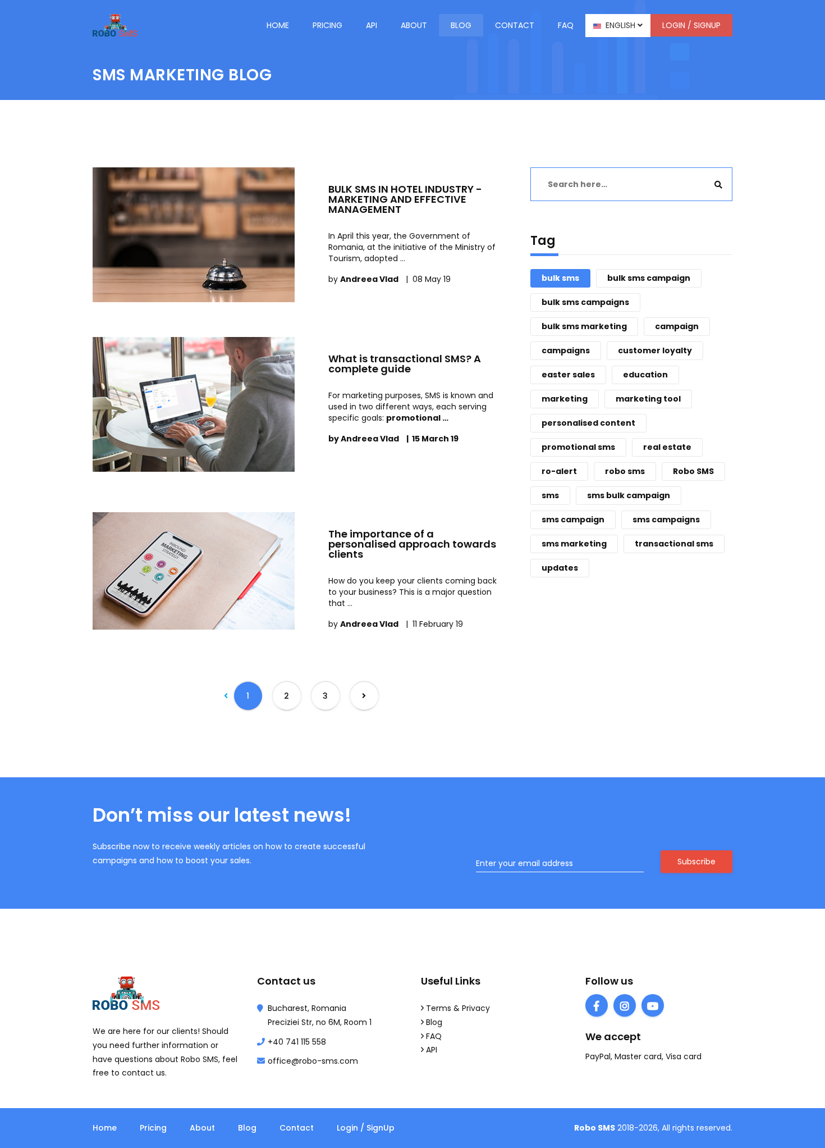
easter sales (568, 374)
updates (560, 567)
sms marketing (574, 543)
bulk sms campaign (648, 278)
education (645, 374)
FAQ (434, 1036)
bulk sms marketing (584, 326)
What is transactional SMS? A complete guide (404, 364)
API (371, 25)
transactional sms (674, 543)
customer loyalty (655, 350)
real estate (667, 447)
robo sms (625, 471)
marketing (565, 398)
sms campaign (573, 519)
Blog (461, 25)
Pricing (327, 25)
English (619, 25)
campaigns (566, 350)
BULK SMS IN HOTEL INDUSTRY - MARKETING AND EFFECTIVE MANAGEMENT (405, 199)
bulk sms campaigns (585, 302)
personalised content (588, 423)
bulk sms (560, 278)
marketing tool (648, 398)
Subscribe (696, 861)
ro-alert (559, 471)
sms (550, 495)
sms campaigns (666, 519)
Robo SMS (693, 471)
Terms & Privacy (458, 1008)
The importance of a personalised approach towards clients (412, 544)
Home (278, 25)
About (414, 25)
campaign (677, 326)
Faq (566, 25)
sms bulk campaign (628, 495)
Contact (514, 25)
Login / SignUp (691, 25)
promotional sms (578, 447)
